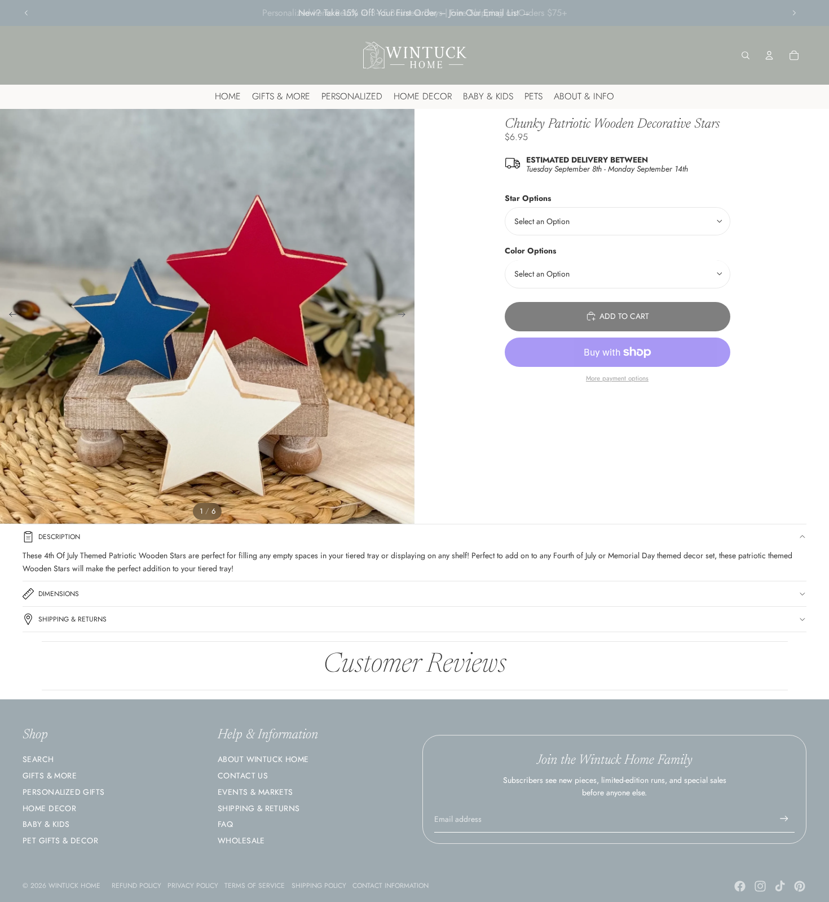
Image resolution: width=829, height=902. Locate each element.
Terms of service (254, 886)
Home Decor (49, 808)
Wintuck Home (74, 886)
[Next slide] (794, 13)
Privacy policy (192, 886)
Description (59, 537)
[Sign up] (784, 818)
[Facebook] (740, 886)
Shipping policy (319, 886)
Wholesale (241, 840)
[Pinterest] (799, 886)
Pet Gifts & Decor (60, 840)
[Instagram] (760, 886)
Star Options (528, 198)
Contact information (390, 886)
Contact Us (243, 775)
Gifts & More (50, 775)
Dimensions (58, 594)
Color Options (530, 250)
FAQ (225, 824)
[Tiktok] (780, 886)
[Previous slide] (26, 13)
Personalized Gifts (64, 792)
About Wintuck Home (263, 759)
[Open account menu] (769, 55)
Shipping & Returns (72, 619)
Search (38, 759)
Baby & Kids (46, 824)
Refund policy (136, 886)
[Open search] (745, 55)
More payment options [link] (617, 378)
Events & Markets (255, 792)
